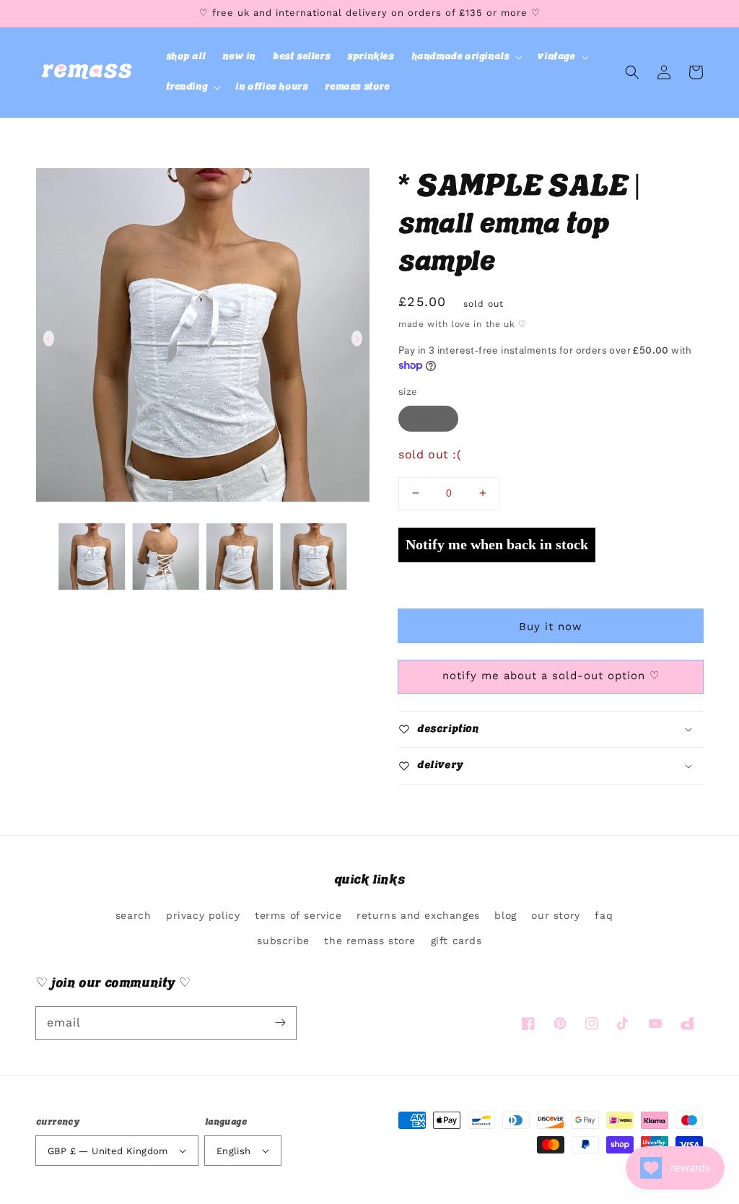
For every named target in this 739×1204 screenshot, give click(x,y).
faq (604, 915)
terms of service (298, 915)
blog (505, 915)
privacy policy (203, 915)
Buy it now (550, 626)
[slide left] (48, 338)
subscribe (283, 940)
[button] (466, 57)
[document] (203, 338)
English (234, 1151)
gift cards (456, 940)
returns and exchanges (418, 915)
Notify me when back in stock (497, 544)
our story (555, 915)
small (428, 418)
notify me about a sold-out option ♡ (551, 675)
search (133, 915)
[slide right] (356, 338)
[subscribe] (280, 1023)
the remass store (370, 940)
